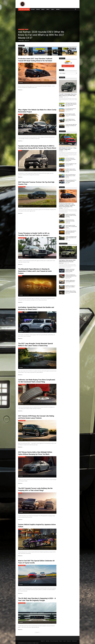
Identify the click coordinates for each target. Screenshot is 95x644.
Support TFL (43, 641)
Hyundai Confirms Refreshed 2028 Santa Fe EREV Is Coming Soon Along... (70, 215)
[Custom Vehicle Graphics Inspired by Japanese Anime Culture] (37, 539)
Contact (64, 641)
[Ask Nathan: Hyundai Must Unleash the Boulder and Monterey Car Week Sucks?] (37, 322)
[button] (75, 9)
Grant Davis (21, 133)
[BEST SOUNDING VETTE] (55, 51)
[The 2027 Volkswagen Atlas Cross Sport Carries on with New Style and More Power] (68, 86)
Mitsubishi (20, 275)
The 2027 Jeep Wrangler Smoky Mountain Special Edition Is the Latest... (71, 237)
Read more (20, 89)
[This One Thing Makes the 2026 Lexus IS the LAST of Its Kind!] (62, 165)
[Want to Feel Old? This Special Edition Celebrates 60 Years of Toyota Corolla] (37, 575)
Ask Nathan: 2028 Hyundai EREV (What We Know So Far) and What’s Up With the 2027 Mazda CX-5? (41, 34)
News (48, 9)
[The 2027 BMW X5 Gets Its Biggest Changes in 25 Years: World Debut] (62, 121)
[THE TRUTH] (25, 51)
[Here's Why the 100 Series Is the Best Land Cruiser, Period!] (69, 51)
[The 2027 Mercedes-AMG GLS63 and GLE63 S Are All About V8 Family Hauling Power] (62, 126)
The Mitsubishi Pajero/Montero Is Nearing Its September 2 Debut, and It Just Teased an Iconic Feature (35, 271)
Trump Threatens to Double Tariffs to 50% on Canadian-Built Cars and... (71, 226)
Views (52, 9)
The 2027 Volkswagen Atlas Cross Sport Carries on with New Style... (68, 94)
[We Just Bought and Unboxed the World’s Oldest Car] (62, 110)
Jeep (19, 63)
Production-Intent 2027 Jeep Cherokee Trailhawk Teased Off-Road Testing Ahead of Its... (67, 205)
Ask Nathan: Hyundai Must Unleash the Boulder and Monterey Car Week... (69, 270)
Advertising (47, 641)
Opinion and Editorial (21, 29)
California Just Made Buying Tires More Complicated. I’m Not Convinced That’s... (70, 276)
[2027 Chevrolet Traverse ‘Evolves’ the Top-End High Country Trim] (37, 196)
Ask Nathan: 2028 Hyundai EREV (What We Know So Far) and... (67, 261)
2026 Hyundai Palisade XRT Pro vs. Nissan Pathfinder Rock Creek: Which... (70, 181)
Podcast (38, 9)
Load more (37, 632)
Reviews (57, 9)
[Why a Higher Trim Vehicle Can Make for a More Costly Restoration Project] (37, 124)
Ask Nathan (26, 29)
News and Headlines (22, 186)
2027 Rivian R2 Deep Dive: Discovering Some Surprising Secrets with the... (70, 159)
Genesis (20, 150)
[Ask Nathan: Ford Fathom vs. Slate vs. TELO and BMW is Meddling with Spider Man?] (62, 287)
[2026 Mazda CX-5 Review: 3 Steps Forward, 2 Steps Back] (68, 140)
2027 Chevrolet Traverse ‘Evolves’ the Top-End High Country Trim (69, 221)
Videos (42, 9)
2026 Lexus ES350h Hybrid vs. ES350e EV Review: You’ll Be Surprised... (70, 175)
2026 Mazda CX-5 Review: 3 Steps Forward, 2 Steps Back (68, 148)
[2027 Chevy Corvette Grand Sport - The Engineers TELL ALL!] (40, 51)
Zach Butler (21, 82)
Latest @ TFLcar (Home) (24, 9)
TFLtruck (33, 9)
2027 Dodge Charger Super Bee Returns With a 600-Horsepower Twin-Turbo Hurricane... (70, 104)
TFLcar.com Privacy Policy (54, 641)
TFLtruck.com (69, 641)
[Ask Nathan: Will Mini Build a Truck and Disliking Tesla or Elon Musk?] (62, 282)
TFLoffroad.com (74, 641)
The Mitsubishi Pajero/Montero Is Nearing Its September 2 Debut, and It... (70, 232)
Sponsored (20, 114)
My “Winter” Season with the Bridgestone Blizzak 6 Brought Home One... (70, 170)
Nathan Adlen (21, 40)
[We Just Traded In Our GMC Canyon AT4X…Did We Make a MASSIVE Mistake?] (62, 115)
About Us (60, 641)
